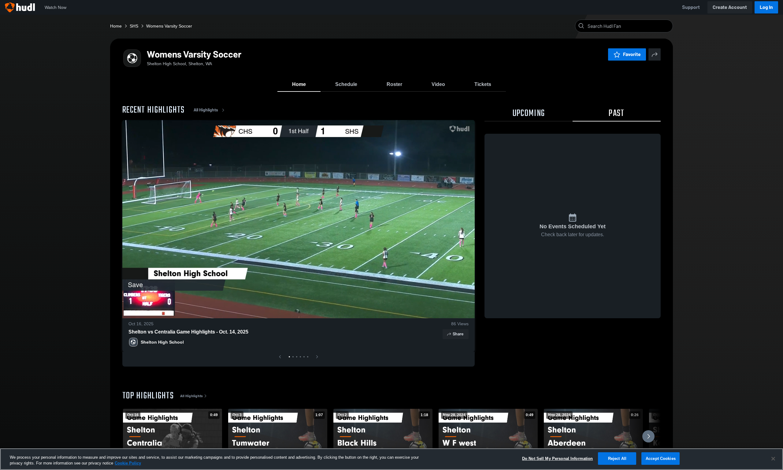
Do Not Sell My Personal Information (557, 458)
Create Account (730, 7)
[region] (391, 459)
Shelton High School (162, 342)
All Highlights (206, 110)
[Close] (773, 458)
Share (458, 334)
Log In (766, 7)
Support (691, 7)
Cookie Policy (128, 463)
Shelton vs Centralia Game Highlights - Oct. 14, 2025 (188, 331)
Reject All (617, 458)
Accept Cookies (661, 458)
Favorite (632, 54)
